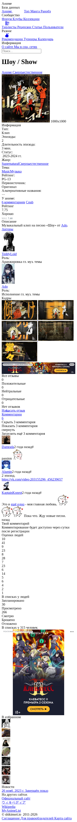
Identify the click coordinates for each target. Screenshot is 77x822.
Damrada (8, 447)
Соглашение (11, 818)
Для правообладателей (37, 818)
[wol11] (6, 736)
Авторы (7, 229)
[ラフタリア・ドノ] (6, 764)
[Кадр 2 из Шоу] (56, 319)
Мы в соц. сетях (25, 47)
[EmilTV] (6, 783)
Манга (35, 11)
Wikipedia (8, 807)
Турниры (31, 39)
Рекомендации (13, 39)
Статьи (37, 27)
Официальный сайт (16, 798)
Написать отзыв (13, 410)
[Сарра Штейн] (6, 754)
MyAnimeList (11, 810)
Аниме (7, 11)
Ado (64, 225)
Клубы (18, 19)
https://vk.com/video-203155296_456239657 (32, 479)
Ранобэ (46, 11)
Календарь (45, 39)
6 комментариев (13, 202)
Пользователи (53, 27)
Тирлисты (9, 27)
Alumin (7, 472)
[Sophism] (6, 726)
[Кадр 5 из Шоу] (19, 360)
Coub (29, 202)
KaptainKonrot (12, 492)
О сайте (8, 47)
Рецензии (24, 27)
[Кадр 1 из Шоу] (20, 319)
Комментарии (12, 416)
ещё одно (17, 504)
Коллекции (31, 19)
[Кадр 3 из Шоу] (20, 339)
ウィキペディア (14, 802)
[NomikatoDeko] (6, 745)
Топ (27, 11)
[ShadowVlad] (6, 773)
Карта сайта (63, 818)
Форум (7, 19)
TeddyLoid (9, 254)
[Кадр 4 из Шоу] (56, 339)
